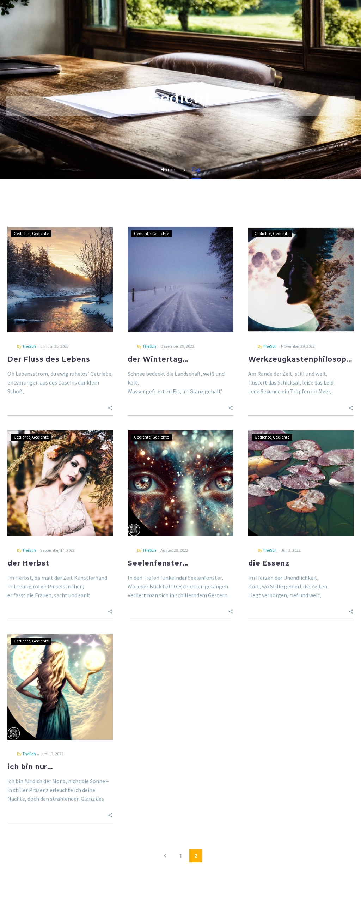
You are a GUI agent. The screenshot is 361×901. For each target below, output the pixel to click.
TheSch (29, 346)
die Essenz (269, 563)
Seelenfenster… (158, 563)
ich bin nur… (30, 767)
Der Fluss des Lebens (48, 359)
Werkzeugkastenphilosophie (303, 359)
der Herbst (28, 563)
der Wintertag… (158, 359)
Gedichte (22, 233)
